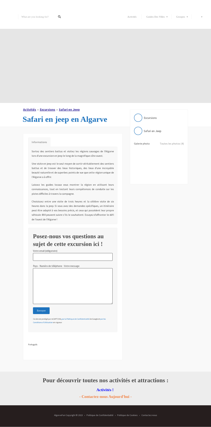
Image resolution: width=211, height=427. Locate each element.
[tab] (39, 142)
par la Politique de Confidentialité (75, 319)
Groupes (180, 16)
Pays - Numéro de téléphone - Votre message (56, 266)
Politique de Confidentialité (100, 415)
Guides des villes (155, 16)
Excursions (47, 109)
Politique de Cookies (127, 415)
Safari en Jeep (69, 109)
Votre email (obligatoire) (45, 250)
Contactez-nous (149, 415)
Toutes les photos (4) (172, 143)
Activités (131, 16)
